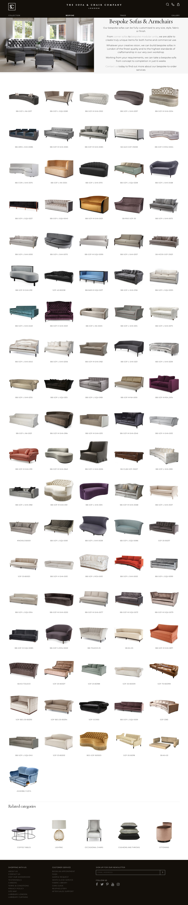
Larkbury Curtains (18, 897)
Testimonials (15, 880)
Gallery (176, 15)
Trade (123, 15)
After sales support (63, 891)
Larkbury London (17, 894)
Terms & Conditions (18, 886)
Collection (14, 15)
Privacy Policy (16, 888)
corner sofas (121, 36)
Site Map (12, 891)
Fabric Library (59, 883)
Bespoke (70, 15)
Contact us (112, 66)
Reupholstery (59, 888)
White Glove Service (62, 880)
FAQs (54, 874)
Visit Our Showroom (19, 877)
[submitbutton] (162, 872)
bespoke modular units (144, 36)
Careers (12, 883)
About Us (13, 871)
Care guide (57, 886)
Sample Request (60, 877)
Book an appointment (63, 871)
